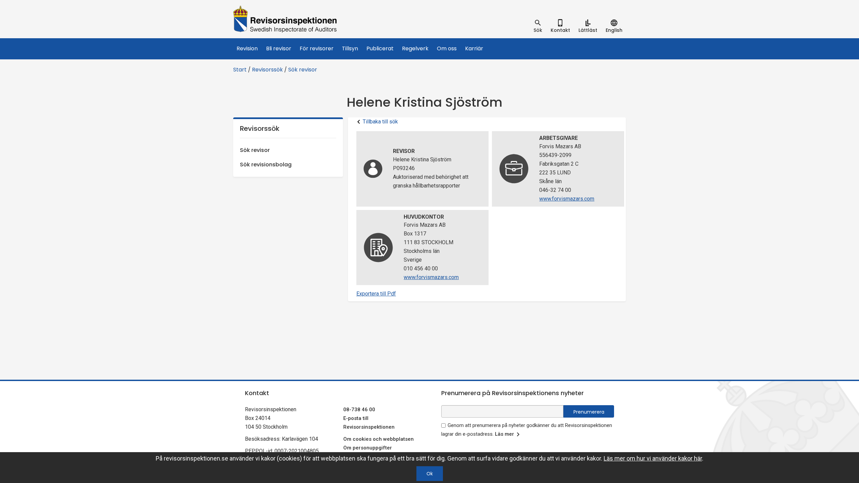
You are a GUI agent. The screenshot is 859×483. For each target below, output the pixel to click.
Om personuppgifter (367, 448)
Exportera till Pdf (376, 293)
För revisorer (317, 48)
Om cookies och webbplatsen (378, 439)
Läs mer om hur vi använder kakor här (653, 458)
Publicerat (380, 48)
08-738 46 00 (359, 410)
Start (240, 69)
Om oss (447, 48)
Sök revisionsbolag (266, 164)
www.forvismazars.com (566, 199)
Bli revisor (278, 48)
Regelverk (415, 48)
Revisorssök (267, 69)
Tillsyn (350, 48)
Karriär (474, 48)
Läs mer (504, 434)
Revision (247, 48)
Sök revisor (302, 69)
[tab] (538, 26)
